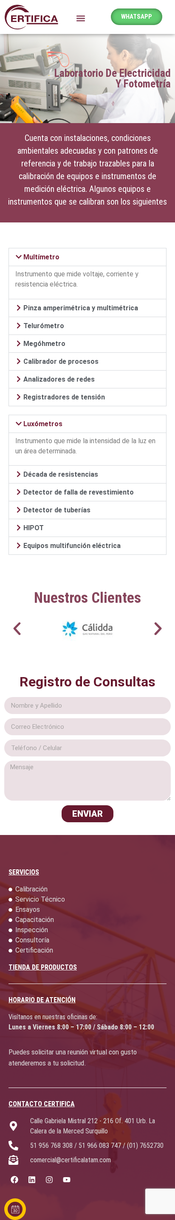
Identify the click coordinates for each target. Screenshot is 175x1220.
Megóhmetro (44, 344)
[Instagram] (49, 1180)
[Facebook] (14, 1180)
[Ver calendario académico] (15, 1209)
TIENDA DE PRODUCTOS (42, 967)
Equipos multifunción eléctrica (72, 546)
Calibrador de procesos (61, 361)
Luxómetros (42, 424)
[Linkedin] (32, 1180)
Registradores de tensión (64, 397)
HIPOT (33, 528)
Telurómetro (43, 326)
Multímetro (41, 257)
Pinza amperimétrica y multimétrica (80, 308)
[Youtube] (66, 1180)
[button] (80, 18)
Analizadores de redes (59, 379)
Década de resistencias (60, 474)
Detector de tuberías (56, 510)
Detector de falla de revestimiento (78, 492)
